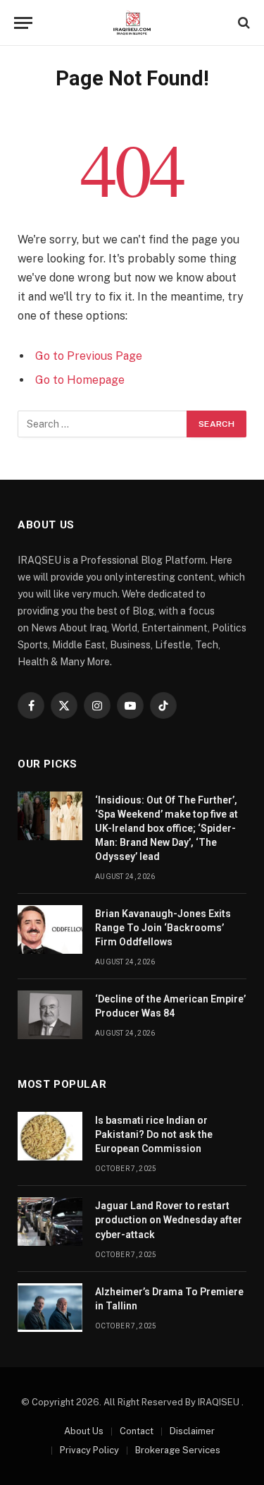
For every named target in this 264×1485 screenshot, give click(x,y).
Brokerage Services (177, 1450)
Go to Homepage (80, 380)
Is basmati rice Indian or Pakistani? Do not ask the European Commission (154, 1134)
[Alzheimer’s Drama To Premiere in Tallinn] (50, 1307)
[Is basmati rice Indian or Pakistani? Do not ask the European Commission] (50, 1136)
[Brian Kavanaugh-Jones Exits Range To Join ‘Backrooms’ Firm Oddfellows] (50, 929)
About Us (83, 1431)
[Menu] (23, 23)
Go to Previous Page (88, 356)
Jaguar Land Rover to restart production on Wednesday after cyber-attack (168, 1219)
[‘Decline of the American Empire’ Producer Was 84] (50, 1014)
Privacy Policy (89, 1450)
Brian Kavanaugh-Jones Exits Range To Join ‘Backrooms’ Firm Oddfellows (163, 927)
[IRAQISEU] (132, 23)
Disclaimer (192, 1431)
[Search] (242, 23)
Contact (136, 1431)
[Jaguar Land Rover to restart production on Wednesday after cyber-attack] (50, 1221)
